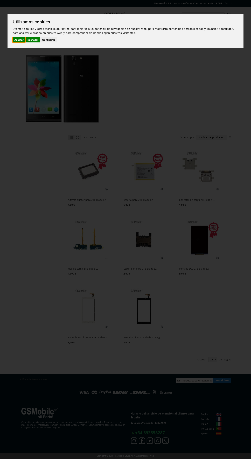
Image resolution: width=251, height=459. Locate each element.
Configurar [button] (48, 39)
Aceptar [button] (19, 39)
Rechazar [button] (32, 39)
